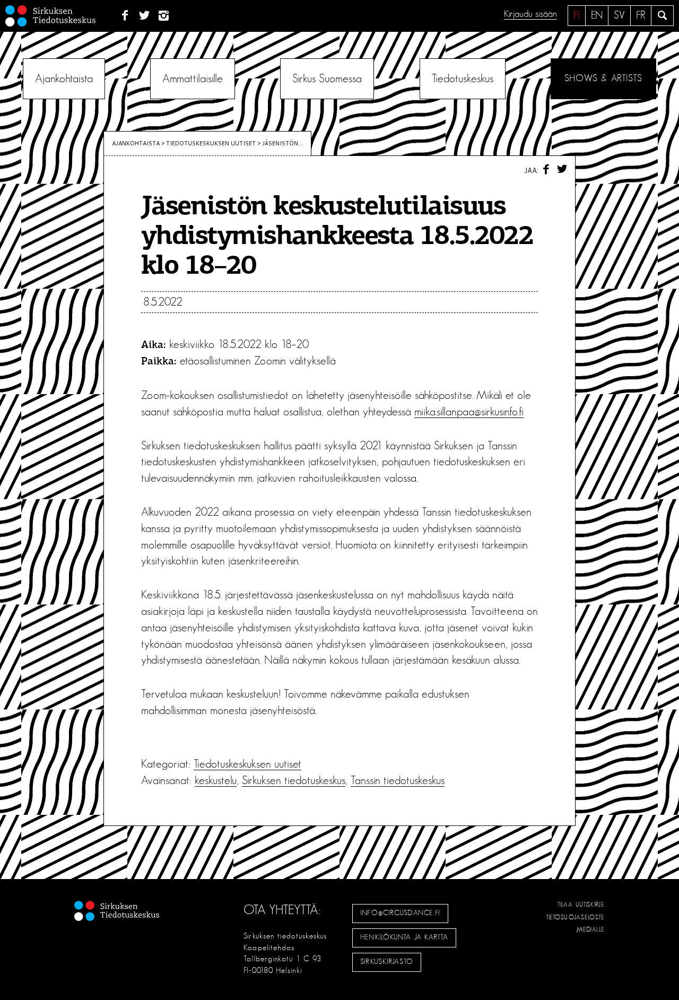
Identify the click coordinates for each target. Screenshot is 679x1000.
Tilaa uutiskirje (581, 904)
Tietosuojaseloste (575, 917)
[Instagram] (164, 16)
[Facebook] (125, 16)
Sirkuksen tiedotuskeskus (293, 780)
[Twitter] (144, 16)
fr (641, 15)
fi (576, 15)
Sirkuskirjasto (386, 962)
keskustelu (216, 780)
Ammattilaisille (192, 78)
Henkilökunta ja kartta (404, 937)
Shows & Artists (603, 78)
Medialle (591, 929)
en (597, 15)
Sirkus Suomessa (327, 78)
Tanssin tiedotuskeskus (398, 780)
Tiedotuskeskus (462, 78)
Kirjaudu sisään (530, 14)
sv (619, 15)
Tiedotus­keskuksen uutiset (211, 143)
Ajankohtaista (64, 78)
